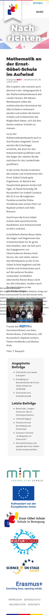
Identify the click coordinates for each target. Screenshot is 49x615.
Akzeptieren (24, 320)
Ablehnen (24, 326)
